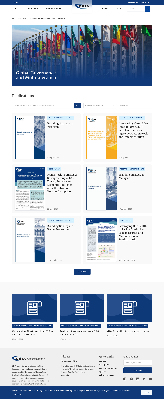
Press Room (133, 2)
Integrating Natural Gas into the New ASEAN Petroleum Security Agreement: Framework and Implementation (133, 130)
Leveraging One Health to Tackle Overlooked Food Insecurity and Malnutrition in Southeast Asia (133, 233)
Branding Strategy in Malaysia (132, 176)
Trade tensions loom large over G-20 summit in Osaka (79, 333)
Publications (52, 8)
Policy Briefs (125, 220)
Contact (102, 361)
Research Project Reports (61, 118)
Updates (106, 8)
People (16, 2)
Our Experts (104, 364)
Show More (82, 272)
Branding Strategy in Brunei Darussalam (60, 228)
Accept (146, 392)
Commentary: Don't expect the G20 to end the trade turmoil (32, 333)
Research (22, 19)
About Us (18, 8)
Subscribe (137, 370)
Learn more (18, 394)
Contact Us (145, 2)
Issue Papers (54, 169)
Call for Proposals (106, 375)
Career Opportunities (108, 368)
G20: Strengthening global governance (128, 331)
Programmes (34, 8)
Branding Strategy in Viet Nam (60, 125)
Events (119, 8)
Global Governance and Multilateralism (33, 326)
